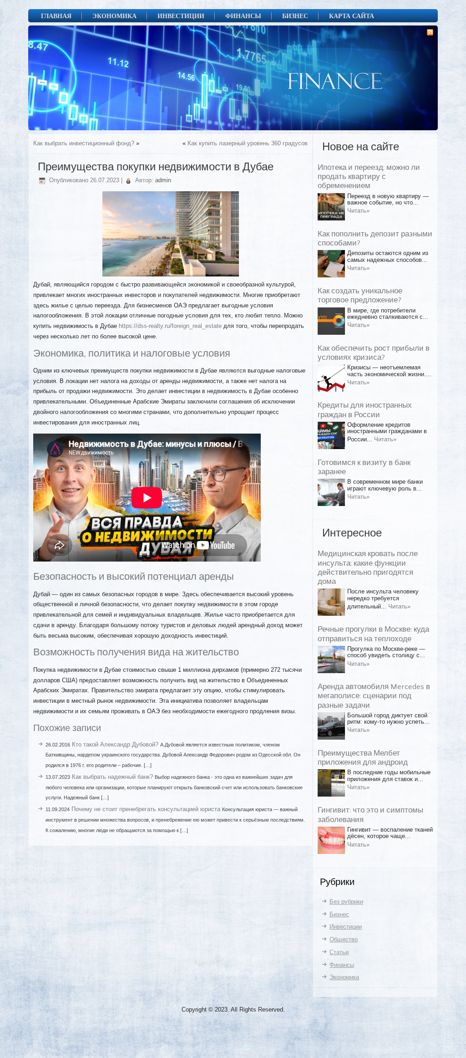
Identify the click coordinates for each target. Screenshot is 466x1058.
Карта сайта (351, 15)
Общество (343, 939)
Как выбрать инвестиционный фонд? (83, 143)
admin (163, 180)
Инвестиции (180, 15)
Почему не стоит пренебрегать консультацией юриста (145, 809)
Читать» (358, 210)
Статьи (339, 952)
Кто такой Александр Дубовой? (115, 744)
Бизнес (295, 15)
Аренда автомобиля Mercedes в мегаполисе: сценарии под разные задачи (374, 696)
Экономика (114, 15)
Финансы (243, 15)
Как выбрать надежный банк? (112, 776)
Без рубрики (346, 901)
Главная (56, 15)
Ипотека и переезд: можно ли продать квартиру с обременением (369, 177)
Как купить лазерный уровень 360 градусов (247, 143)
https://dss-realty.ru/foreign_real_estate (170, 325)
